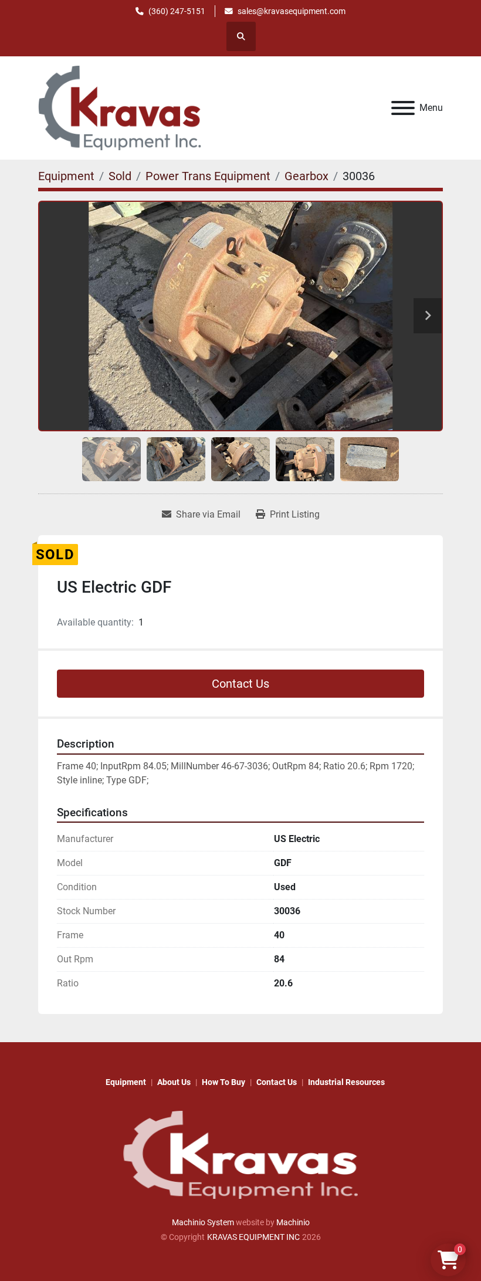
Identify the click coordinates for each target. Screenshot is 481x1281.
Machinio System (203, 1222)
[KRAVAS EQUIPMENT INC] (240, 1154)
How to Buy (223, 1082)
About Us (174, 1082)
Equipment (126, 1082)
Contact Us (240, 684)
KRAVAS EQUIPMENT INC (253, 1237)
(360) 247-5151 (176, 11)
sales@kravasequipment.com (291, 11)
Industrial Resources (346, 1082)
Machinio (293, 1222)
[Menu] (403, 108)
